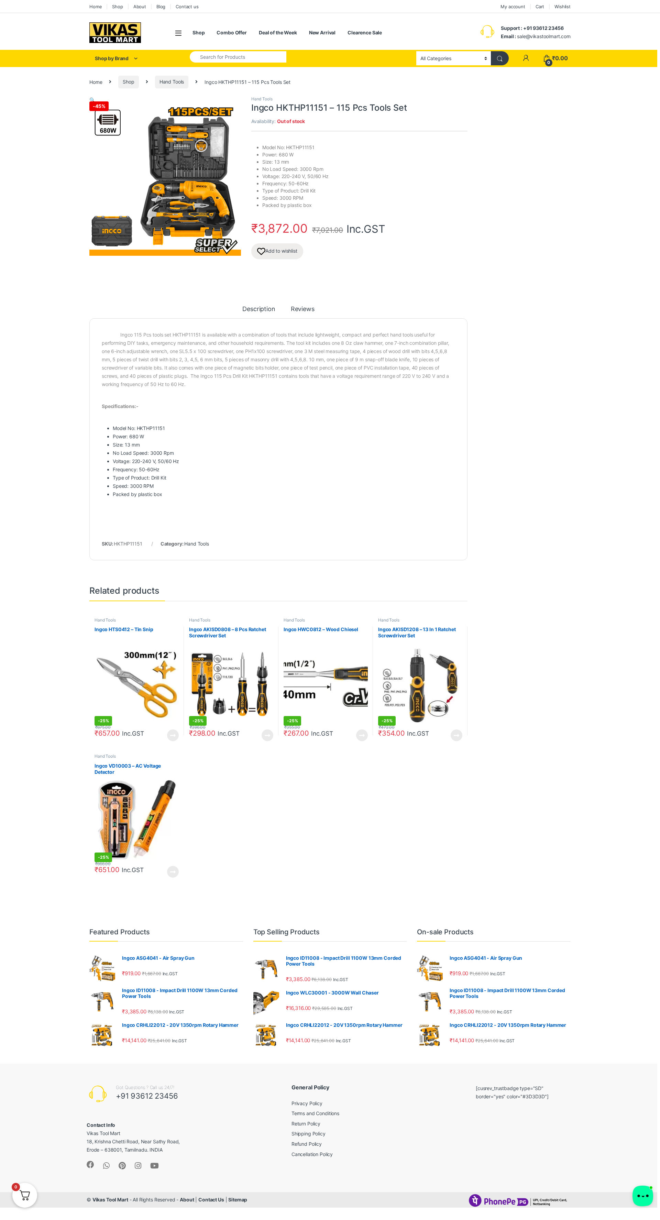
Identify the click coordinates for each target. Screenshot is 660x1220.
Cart (540, 6)
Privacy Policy (307, 1103)
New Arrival (322, 32)
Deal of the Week (278, 32)
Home (95, 6)
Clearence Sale (365, 32)
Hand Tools (172, 82)
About (139, 6)
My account (512, 6)
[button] (92, 100)
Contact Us (211, 1199)
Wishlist (562, 6)
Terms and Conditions (315, 1113)
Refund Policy (307, 1144)
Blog (160, 6)
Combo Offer (231, 32)
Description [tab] (258, 309)
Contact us (187, 6)
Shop (117, 6)
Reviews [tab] (303, 309)
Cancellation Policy (312, 1154)
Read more (173, 735)
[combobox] (238, 56)
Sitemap (237, 1199)
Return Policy (306, 1123)
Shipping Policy (309, 1133)
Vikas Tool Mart (110, 1199)
